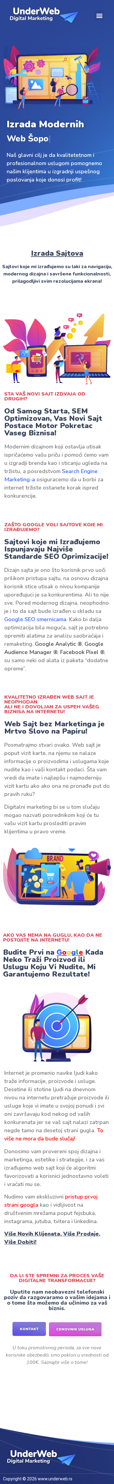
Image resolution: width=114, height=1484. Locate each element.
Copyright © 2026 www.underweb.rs (37, 1478)
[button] (99, 15)
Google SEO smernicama (35, 619)
